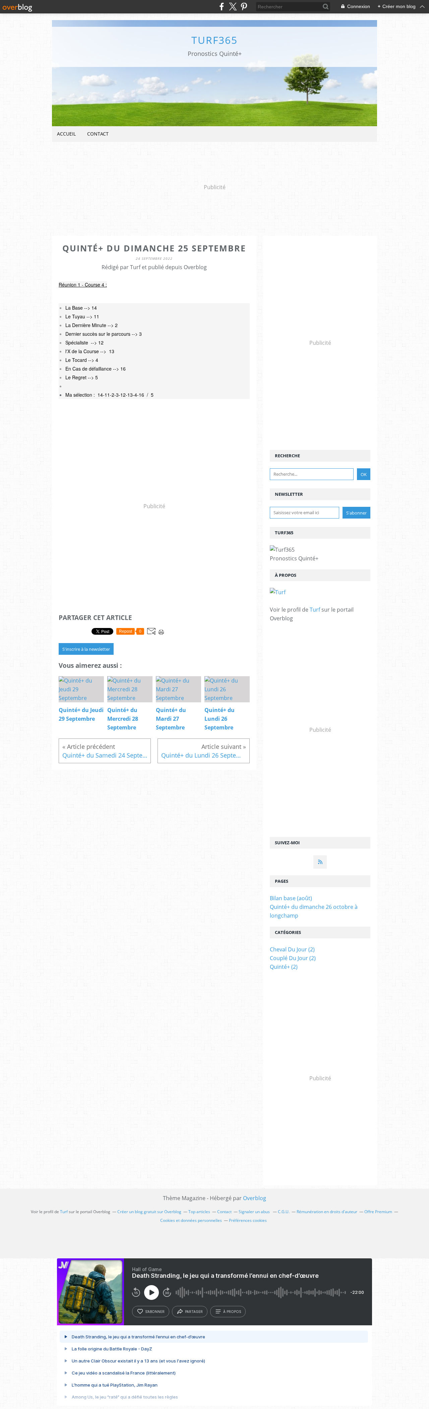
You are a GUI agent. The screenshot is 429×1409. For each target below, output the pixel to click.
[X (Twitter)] (233, 6)
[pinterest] (244, 6)
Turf (315, 609)
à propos (232, 1312)
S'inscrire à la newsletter (86, 649)
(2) (292, 949)
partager (194, 1312)
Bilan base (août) (291, 898)
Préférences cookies (248, 1220)
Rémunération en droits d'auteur (327, 1212)
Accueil (66, 134)
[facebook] (222, 6)
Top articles (199, 1212)
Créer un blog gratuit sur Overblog (149, 1212)
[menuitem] (66, 134)
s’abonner (155, 1312)
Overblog (254, 1198)
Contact (98, 134)
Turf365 (214, 40)
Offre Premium (378, 1212)
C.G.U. (284, 1212)
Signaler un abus (255, 1212)
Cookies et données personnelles (191, 1220)
